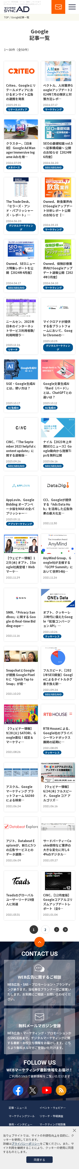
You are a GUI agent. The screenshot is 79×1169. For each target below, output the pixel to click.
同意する (39, 1160)
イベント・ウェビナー (53, 1108)
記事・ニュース (18, 1108)
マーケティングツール (22, 1116)
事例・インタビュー (20, 1124)
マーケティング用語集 (53, 1124)
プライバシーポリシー (26, 1144)
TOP (6, 17)
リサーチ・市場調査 (51, 1116)
